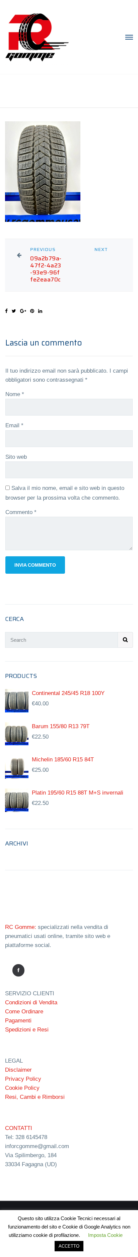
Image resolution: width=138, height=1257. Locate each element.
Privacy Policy (23, 1079)
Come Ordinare (24, 1011)
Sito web (16, 457)
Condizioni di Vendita (31, 1002)
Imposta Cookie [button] (105, 1235)
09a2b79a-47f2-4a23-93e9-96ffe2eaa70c (46, 269)
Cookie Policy (22, 1088)
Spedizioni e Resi (27, 1029)
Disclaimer (18, 1070)
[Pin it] (32, 311)
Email (14, 425)
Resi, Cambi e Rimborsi (35, 1097)
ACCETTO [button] (69, 1246)
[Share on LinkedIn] (40, 311)
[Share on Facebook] (6, 311)
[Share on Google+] (23, 311)
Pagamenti (18, 1020)
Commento (21, 512)
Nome (14, 394)
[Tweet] (14, 311)
